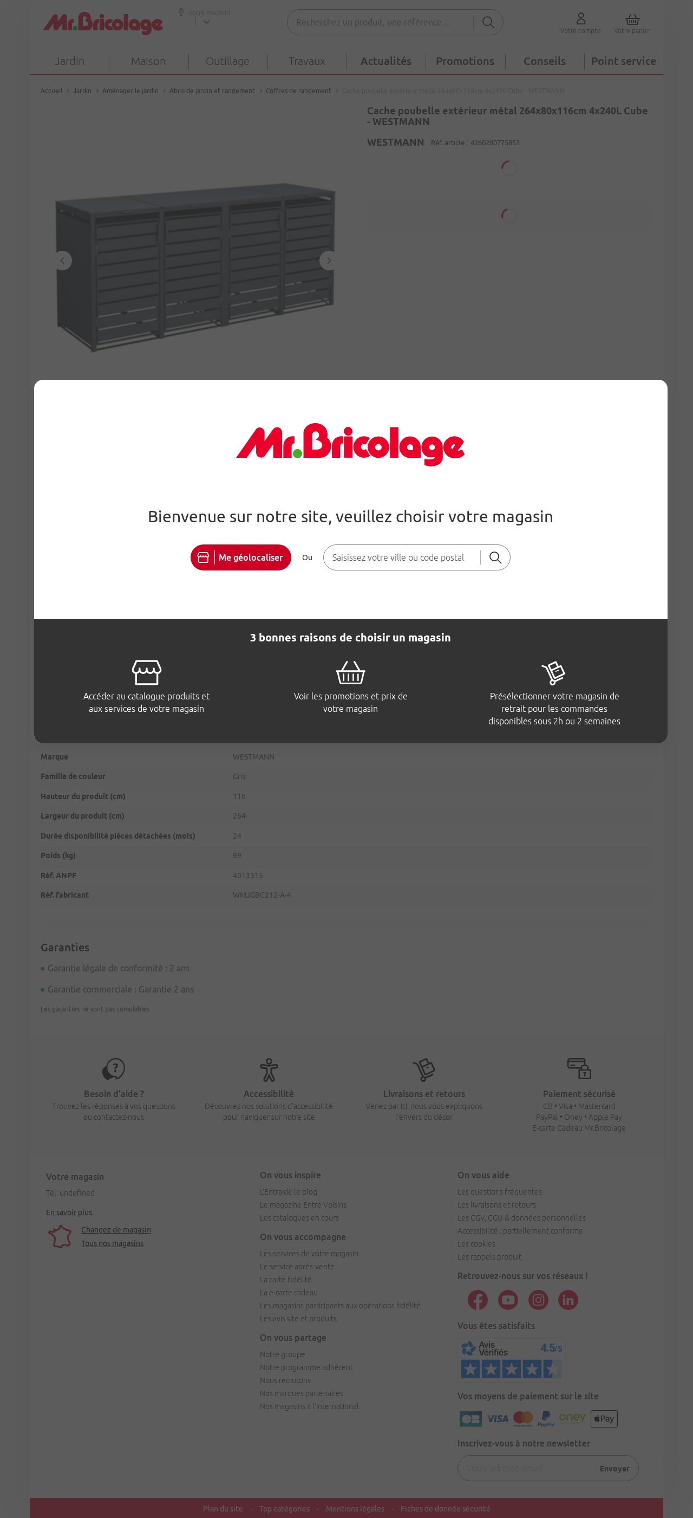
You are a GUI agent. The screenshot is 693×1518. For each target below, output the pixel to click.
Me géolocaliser (251, 557)
